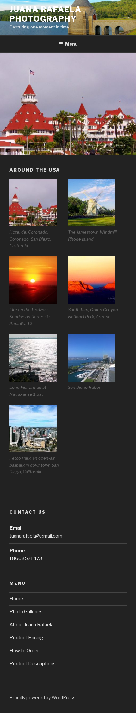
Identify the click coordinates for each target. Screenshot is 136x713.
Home (16, 599)
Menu (71, 44)
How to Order (24, 650)
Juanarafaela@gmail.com (35, 536)
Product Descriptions (32, 663)
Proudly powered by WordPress (42, 697)
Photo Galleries (26, 612)
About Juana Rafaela (31, 625)
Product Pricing (26, 637)
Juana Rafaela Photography (45, 14)
